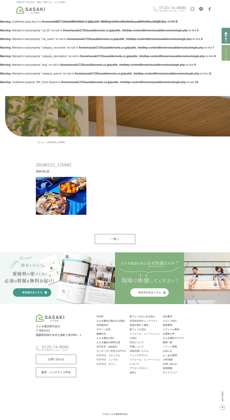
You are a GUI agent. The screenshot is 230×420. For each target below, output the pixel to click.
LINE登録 (168, 359)
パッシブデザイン (139, 355)
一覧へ (115, 239)
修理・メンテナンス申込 (56, 372)
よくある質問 (170, 355)
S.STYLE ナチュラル (108, 355)
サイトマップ (170, 372)
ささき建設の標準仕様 (108, 342)
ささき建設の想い (105, 338)
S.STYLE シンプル (107, 359)
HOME (56, 21)
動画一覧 (167, 342)
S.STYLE (128, 21)
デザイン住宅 (103, 329)
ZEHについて (137, 342)
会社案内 (173, 21)
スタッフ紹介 (170, 320)
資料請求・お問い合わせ (226, 35)
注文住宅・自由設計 (108, 21)
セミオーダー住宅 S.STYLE (111, 351)
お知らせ (167, 351)
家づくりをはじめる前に (143, 316)
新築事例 (167, 325)
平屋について (137, 346)
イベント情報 (226, 53)
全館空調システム (139, 351)
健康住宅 (101, 333)
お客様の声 (143, 21)
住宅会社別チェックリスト (144, 320)
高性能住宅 (102, 325)
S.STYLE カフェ (106, 364)
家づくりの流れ (138, 329)
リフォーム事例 (171, 329)
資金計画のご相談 (139, 325)
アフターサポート (139, 368)
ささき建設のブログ (173, 338)
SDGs (133, 372)
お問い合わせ (56, 359)
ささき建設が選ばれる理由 (78, 21)
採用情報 (167, 368)
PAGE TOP (222, 396)
